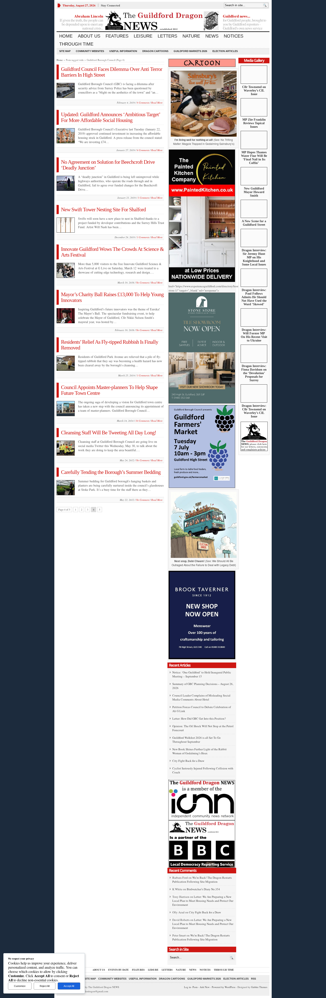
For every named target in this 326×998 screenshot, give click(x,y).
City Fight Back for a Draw (188, 761)
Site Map (65, 51)
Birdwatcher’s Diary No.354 (203, 889)
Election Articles (225, 51)
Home (66, 36)
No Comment (142, 282)
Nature (191, 36)
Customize (20, 986)
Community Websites (90, 51)
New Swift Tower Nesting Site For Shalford (103, 209)
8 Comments (143, 102)
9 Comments (143, 150)
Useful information (123, 51)
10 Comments (142, 420)
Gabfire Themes (259, 987)
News (211, 36)
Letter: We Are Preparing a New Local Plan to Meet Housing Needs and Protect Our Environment (202, 901)
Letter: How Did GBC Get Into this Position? (199, 719)
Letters (167, 36)
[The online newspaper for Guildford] (163, 21)
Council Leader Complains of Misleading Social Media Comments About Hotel (201, 697)
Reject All (44, 986)
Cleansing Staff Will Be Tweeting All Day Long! (108, 432)
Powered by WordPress (223, 987)
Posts (195, 987)
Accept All (69, 986)
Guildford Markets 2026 (190, 51)
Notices (233, 36)
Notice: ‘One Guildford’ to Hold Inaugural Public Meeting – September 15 (201, 674)
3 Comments (143, 237)
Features (117, 36)
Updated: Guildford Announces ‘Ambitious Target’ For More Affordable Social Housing (110, 117)
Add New (205, 987)
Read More (157, 102)
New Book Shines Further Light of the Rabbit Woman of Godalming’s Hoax (199, 751)
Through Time (76, 44)
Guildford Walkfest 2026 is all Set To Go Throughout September (196, 740)
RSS (253, 978)
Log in (187, 987)
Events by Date (118, 970)
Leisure (143, 36)
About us (89, 36)
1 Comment (143, 197)
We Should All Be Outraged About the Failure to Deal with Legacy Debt (203, 563)
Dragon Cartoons (155, 51)
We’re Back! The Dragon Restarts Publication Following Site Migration (202, 880)
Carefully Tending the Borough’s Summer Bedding (111, 472)
